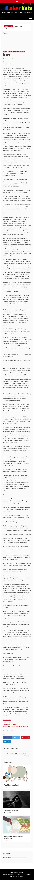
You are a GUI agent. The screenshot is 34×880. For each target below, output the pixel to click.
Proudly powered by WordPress (12, 874)
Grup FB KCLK (7, 720)
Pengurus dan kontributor (10, 724)
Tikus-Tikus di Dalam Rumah (11, 785)
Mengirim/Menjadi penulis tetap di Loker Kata (15, 726)
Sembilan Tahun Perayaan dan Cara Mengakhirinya (13, 837)
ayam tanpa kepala (12, 730)
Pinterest (26, 738)
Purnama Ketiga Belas (12, 748)
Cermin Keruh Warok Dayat (11, 811)
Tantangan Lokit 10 (20, 51)
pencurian (27, 730)
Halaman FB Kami (8, 722)
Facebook (8, 738)
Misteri (19, 730)
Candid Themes (19, 876)
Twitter (17, 738)
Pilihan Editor (11, 51)
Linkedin (7, 741)
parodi (22, 730)
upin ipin (5, 731)
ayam (6, 730)
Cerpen (5, 51)
